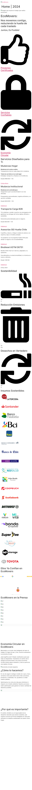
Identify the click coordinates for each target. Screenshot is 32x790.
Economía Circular (6, 154)
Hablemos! (4, 205)
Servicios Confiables (6, 113)
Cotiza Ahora (4, 183)
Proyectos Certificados (7, 69)
